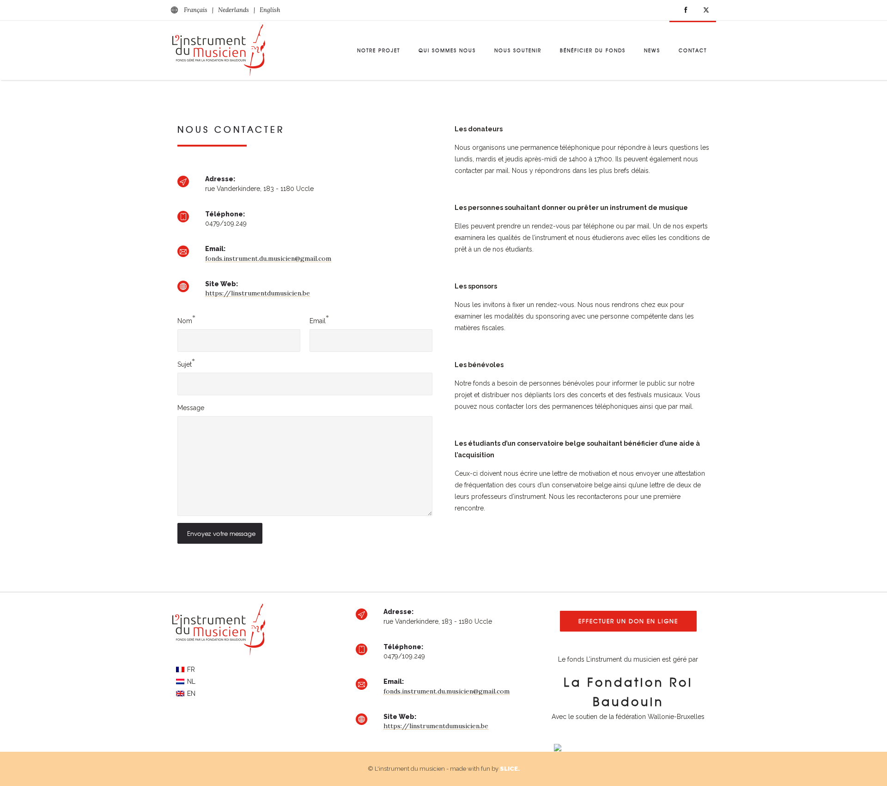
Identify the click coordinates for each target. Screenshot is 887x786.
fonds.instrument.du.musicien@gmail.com (268, 258)
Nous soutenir (517, 50)
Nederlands (233, 10)
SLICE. (510, 768)
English (270, 10)
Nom (184, 321)
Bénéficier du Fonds (593, 50)
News (652, 50)
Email (318, 321)
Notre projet (378, 50)
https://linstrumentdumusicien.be (257, 293)
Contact (693, 50)
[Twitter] (706, 10)
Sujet (184, 364)
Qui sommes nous (447, 50)
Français (195, 10)
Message (190, 407)
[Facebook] (685, 10)
